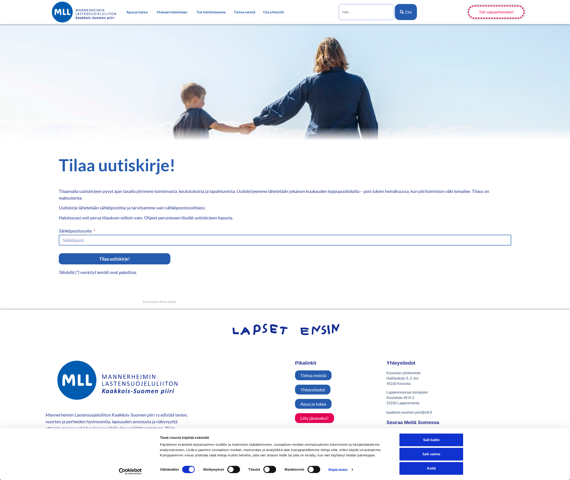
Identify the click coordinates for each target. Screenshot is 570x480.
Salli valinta (431, 454)
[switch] (233, 469)
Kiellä (431, 468)
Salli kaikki (431, 440)
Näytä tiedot (337, 469)
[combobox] (366, 12)
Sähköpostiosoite (76, 231)
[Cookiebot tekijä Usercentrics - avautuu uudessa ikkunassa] (130, 471)
